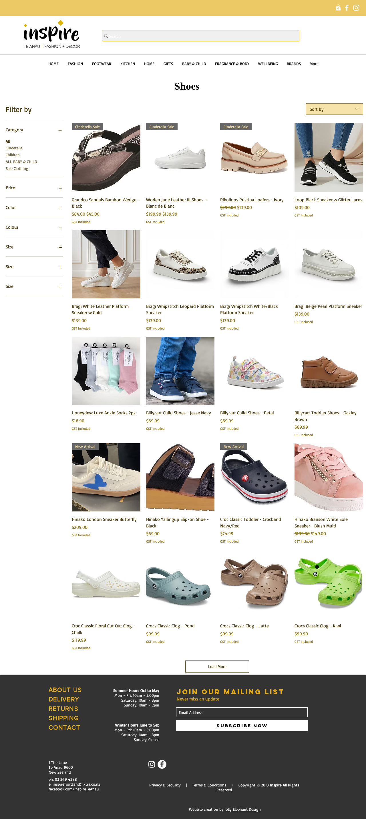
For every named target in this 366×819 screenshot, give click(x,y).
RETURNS (63, 708)
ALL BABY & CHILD (21, 161)
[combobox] (334, 109)
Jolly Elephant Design (242, 809)
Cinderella (14, 147)
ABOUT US (65, 689)
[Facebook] (347, 8)
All (8, 141)
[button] (338, 7)
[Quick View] (329, 157)
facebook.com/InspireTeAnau (74, 788)
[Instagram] (356, 8)
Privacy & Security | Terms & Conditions (187, 784)
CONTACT (64, 727)
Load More (217, 666)
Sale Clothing (17, 168)
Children (13, 154)
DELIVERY (64, 699)
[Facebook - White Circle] (162, 764)
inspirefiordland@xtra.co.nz (76, 784)
